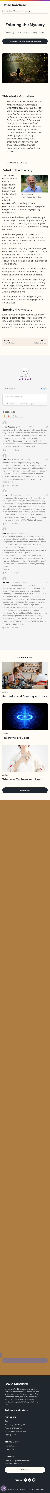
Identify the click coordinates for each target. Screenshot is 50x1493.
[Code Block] (24, 403)
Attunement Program (13, 1428)
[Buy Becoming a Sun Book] (5, 1411)
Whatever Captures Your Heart (22, 779)
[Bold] (4, 403)
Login (45, 389)
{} (29, 404)
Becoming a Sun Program (15, 1424)
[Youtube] (33, 1480)
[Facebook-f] (25, 1480)
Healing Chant (10, 1435)
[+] (32, 404)
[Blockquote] (21, 403)
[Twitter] (29, 1480)
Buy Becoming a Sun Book (16, 1410)
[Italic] (7, 403)
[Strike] (13, 403)
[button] (45, 5)
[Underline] (10, 403)
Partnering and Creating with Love (24, 696)
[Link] (26, 403)
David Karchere (14, 5)
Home (4, 11)
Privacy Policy (10, 1449)
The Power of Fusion (15, 737)
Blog (10, 11)
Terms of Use (10, 1446)
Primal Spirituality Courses (15, 1431)
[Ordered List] (15, 403)
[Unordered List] (18, 403)
